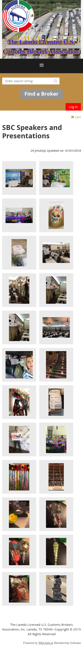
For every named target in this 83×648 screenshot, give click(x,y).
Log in (73, 107)
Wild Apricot (46, 643)
